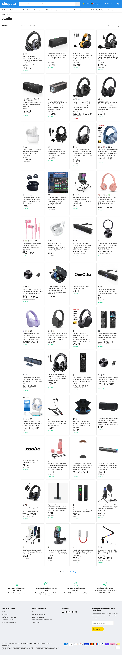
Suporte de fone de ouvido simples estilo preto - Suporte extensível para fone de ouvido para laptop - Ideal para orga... (57, 508)
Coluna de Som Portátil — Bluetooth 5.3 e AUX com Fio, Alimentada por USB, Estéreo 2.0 (107, 292)
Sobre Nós (5, 614)
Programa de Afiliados (9, 622)
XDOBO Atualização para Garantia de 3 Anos (30, 462)
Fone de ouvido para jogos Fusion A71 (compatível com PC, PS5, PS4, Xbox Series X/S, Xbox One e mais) (58, 377)
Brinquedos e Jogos (52, 10)
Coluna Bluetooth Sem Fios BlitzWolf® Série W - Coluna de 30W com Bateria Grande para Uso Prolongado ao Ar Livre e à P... (32, 103)
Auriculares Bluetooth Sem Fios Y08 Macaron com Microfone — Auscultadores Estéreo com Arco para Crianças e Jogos (107, 201)
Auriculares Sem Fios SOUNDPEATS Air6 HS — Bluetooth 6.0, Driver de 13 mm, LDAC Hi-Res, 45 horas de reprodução (57, 247)
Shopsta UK (54, 648)
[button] (91, 4)
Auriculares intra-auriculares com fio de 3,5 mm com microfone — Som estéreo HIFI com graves (32, 246)
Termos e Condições (8, 620)
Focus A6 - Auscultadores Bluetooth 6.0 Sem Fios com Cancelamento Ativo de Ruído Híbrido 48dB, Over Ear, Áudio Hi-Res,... (82, 153)
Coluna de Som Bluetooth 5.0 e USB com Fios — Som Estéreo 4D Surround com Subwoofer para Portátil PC (108, 466)
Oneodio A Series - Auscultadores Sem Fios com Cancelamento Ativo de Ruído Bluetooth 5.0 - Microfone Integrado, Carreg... (32, 60)
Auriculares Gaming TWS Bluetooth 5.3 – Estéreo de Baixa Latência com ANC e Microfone (81, 424)
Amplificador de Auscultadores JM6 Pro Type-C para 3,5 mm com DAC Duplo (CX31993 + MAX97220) (83, 553)
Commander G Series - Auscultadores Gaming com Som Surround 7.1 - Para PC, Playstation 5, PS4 (57, 152)
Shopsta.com (5, 650)
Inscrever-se (97, 629)
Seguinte (76, 572)
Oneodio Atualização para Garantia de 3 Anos (81, 287)
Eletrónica (13, 10)
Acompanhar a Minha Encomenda (75, 10)
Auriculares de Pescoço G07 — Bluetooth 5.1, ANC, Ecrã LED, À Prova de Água (58, 423)
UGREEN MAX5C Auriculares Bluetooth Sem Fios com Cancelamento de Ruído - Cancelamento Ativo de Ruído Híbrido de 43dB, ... (107, 106)
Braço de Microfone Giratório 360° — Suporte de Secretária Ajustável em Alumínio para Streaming (107, 553)
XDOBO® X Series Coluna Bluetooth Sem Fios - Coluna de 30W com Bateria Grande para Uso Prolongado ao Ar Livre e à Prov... (57, 57)
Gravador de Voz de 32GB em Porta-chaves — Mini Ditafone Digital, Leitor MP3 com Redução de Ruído (107, 246)
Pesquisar (35, 612)
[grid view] (116, 26)
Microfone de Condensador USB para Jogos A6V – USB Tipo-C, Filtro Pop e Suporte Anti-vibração (82, 200)
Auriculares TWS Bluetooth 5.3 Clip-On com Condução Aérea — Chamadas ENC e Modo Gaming (32, 200)
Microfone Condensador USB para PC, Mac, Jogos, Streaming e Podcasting (33, 552)
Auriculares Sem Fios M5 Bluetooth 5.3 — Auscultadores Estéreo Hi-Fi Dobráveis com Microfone (32, 336)
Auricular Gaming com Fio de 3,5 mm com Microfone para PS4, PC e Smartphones (32, 510)
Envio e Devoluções (97, 10)
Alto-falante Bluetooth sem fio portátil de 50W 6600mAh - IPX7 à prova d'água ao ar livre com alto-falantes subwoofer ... (108, 421)
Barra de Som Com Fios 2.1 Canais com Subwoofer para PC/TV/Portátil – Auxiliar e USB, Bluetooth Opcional (82, 246)
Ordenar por (25, 26)
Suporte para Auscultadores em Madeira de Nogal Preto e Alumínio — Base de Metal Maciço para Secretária (82, 466)
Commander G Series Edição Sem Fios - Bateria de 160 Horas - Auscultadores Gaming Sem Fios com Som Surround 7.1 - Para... (108, 57)
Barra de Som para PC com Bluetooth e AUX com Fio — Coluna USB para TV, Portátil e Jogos (32, 380)
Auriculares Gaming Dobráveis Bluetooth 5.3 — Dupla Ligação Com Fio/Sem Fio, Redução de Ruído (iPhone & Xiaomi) (58, 336)
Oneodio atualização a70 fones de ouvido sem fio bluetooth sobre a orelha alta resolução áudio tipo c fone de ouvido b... (108, 152)
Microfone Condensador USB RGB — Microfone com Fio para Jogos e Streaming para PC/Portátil (108, 508)
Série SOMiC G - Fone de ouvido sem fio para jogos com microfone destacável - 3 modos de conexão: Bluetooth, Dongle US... (82, 57)
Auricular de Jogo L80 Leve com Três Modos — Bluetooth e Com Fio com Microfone (32, 423)
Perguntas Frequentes (38, 614)
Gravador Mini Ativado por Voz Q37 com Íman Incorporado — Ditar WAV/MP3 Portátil (108, 379)
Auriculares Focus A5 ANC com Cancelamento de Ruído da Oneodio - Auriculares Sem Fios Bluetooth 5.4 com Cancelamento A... (83, 106)
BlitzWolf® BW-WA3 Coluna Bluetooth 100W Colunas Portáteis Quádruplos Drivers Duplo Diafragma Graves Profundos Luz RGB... (57, 106)
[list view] (118, 26)
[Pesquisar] (77, 4)
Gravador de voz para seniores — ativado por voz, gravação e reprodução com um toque (82, 379)
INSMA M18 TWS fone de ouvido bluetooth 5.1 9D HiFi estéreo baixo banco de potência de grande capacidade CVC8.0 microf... (57, 290)
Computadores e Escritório (31, 10)
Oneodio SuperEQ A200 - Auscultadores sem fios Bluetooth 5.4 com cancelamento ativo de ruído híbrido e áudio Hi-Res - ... (82, 337)
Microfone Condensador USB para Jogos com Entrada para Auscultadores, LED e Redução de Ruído (58, 553)
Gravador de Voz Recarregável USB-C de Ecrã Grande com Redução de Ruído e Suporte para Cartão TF (107, 336)
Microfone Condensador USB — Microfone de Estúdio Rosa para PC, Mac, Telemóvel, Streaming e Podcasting (57, 466)
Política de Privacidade (9, 617)
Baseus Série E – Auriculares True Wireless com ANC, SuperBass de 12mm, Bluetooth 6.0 (32, 152)
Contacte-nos (112, 10)
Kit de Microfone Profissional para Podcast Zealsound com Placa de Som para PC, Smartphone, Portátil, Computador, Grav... (57, 201)
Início (4, 10)
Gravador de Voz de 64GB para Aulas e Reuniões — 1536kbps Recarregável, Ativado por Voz (83, 510)
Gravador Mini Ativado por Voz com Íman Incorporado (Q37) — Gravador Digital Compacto (33, 291)
